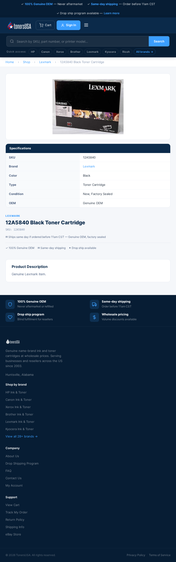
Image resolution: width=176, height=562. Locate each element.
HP (33, 51)
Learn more (111, 13)
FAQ (8, 471)
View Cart (12, 505)
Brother (75, 51)
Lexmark (93, 51)
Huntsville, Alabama (19, 374)
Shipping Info (15, 527)
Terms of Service (159, 555)
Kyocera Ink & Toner (20, 429)
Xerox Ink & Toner (18, 407)
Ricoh (126, 51)
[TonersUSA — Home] (19, 25)
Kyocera (110, 51)
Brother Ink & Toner (19, 414)
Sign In (71, 25)
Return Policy (15, 519)
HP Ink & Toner (16, 392)
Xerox (60, 51)
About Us (12, 456)
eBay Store (13, 534)
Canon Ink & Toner (19, 399)
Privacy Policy (136, 555)
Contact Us (14, 478)
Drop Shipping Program (22, 463)
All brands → (144, 51)
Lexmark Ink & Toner (20, 421)
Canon (45, 51)
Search (159, 41)
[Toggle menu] (86, 25)
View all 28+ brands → (22, 436)
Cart (48, 25)
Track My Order (17, 512)
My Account (14, 485)
